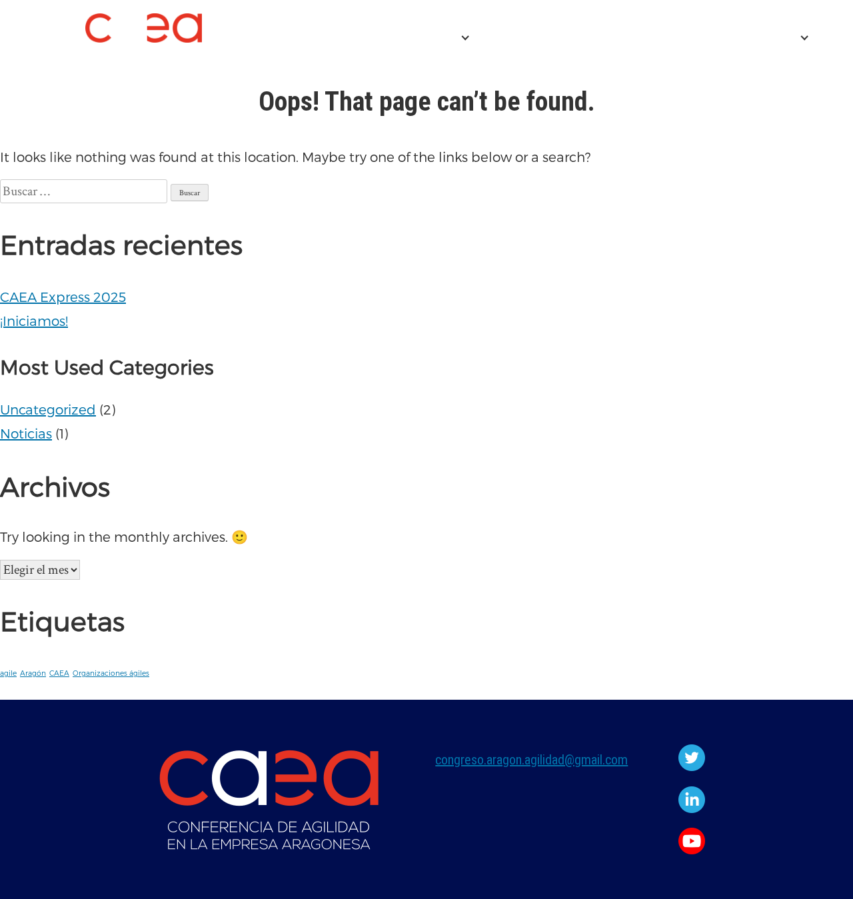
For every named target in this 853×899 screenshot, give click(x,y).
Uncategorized (48, 409)
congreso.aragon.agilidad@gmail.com (531, 760)
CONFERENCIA (405, 38)
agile (8, 672)
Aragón (33, 672)
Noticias (26, 433)
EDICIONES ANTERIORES (711, 38)
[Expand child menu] (465, 38)
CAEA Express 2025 (546, 38)
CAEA (59, 672)
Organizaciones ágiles (111, 672)
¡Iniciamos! (34, 321)
